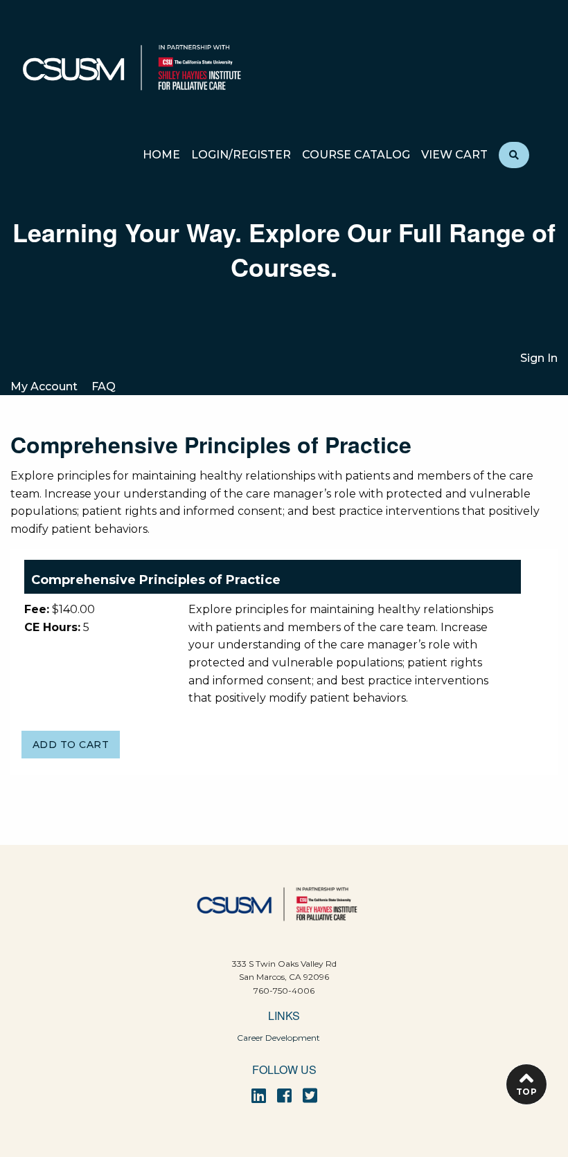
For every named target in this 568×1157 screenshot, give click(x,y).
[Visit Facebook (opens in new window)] (284, 1096)
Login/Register (241, 155)
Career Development (278, 1037)
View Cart (454, 155)
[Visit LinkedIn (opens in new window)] (258, 1096)
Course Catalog (356, 155)
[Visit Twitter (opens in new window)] (310, 1096)
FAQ (103, 386)
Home (161, 155)
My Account (44, 386)
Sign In (539, 358)
